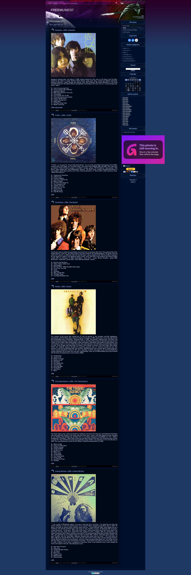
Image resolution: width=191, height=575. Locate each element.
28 (133, 90)
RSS (76, 3)
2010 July (125, 102)
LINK (52, 194)
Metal (124, 52)
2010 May (125, 99)
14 (133, 86)
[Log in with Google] (136, 40)
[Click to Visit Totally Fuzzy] (143, 163)
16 (137, 86)
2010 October (126, 108)
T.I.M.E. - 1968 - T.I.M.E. (63, 115)
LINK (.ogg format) (56, 107)
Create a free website (129, 132)
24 (140, 88)
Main (142, 15)
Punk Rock (126, 50)
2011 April (125, 118)
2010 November (127, 109)
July (59, 24)
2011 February (127, 114)
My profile (135, 16)
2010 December (127, 111)
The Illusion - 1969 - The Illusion (66, 202)
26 (128, 90)
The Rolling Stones (127, 58)
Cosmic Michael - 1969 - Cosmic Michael (69, 471)
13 (130, 86)
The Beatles (126, 54)
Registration (141, 16)
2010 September (127, 106)
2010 (55, 24)
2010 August (126, 104)
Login (142, 17)
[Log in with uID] (129, 40)
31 (140, 90)
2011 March (126, 116)
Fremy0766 (74, 110)
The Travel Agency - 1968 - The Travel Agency (71, 381)
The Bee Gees (126, 56)
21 (133, 88)
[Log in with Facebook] (132, 40)
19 (128, 88)
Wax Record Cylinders (128, 60)
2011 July (125, 123)
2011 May (125, 119)
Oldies (57, 110)
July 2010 (133, 78)
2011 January (126, 113)
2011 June (125, 121)
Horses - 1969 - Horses (63, 286)
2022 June (125, 124)
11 (126, 86)
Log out (139, 17)
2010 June (125, 101)
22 (135, 88)
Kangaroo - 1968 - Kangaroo (65, 30)
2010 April (125, 97)
